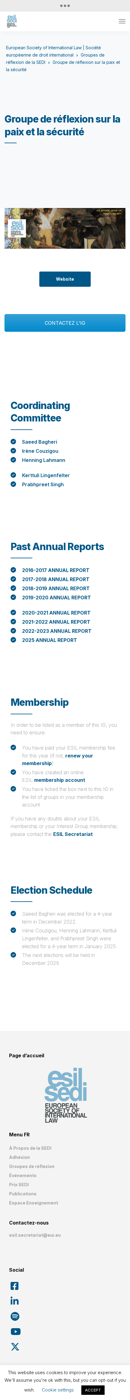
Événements (23, 1175)
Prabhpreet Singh (43, 484)
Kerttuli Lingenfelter (46, 475)
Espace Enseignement (33, 1202)
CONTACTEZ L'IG (65, 323)
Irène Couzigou (40, 451)
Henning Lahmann (43, 460)
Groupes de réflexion (31, 1166)
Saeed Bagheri (39, 442)
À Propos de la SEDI (30, 1148)
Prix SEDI (19, 1184)
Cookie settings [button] (58, 1390)
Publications (23, 1193)
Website (65, 279)
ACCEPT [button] (93, 1390)
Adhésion (19, 1157)
